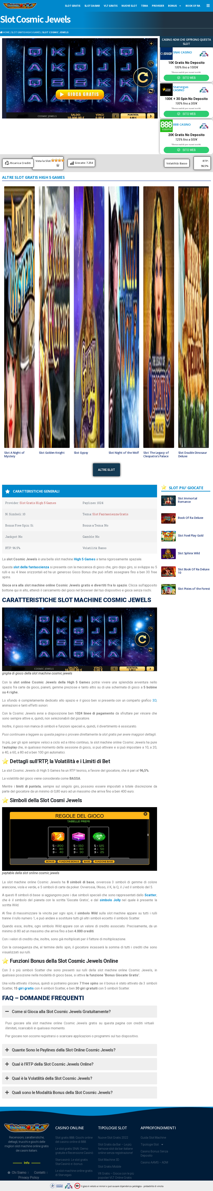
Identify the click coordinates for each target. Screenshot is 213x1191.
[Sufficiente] (56, 160)
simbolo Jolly (110, 900)
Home (6, 32)
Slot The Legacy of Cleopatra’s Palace (156, 455)
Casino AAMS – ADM (154, 1163)
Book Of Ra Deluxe (190, 518)
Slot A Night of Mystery (14, 455)
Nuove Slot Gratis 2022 (113, 1138)
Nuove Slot (129, 6)
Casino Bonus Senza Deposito (154, 1154)
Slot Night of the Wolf (124, 453)
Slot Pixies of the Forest (194, 589)
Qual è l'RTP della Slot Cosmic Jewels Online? (52, 1064)
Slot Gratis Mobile (109, 1167)
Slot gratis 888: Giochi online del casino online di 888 (74, 1140)
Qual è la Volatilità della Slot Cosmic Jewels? (51, 1078)
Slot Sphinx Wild (189, 553)
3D (154, 701)
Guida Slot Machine (153, 1138)
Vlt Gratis (110, 6)
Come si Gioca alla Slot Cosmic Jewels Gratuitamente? (61, 1011)
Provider (158, 6)
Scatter (150, 895)
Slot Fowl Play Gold (190, 536)
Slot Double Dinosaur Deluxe (192, 455)
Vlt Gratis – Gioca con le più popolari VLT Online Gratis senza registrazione (116, 1178)
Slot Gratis (72, 6)
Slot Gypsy (81, 453)
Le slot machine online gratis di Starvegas (74, 1173)
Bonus (172, 6)
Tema (144, 6)
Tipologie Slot (150, 1145)
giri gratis (26, 989)
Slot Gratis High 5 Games (26, 32)
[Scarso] (52, 160)
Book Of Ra (193, 6)
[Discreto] (59, 160)
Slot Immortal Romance (187, 500)
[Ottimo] (57, 165)
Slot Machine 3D (108, 1160)
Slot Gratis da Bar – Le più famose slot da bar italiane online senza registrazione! (115, 1149)
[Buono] (62, 160)
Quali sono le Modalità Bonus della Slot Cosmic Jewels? (62, 1092)
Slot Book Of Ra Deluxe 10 (193, 571)
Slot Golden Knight (51, 453)
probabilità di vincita (153, 1186)
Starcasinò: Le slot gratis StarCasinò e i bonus (71, 1162)
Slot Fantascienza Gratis (110, 514)
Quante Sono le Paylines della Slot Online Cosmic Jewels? (63, 1050)
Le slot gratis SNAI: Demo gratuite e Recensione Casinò (74, 1151)
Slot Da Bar (92, 6)
